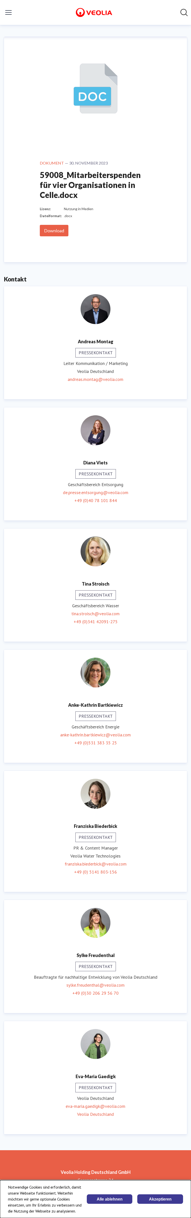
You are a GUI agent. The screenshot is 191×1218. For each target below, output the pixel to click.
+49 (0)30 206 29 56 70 (95, 993)
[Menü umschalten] (8, 12)
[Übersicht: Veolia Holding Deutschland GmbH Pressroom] (94, 12)
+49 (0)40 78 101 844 (95, 500)
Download (54, 230)
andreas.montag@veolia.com (95, 379)
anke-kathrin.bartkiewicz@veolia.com (95, 735)
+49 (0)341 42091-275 (96, 621)
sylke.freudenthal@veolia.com (95, 985)
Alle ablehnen (110, 1199)
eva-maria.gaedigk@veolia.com (95, 1106)
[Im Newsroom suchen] (184, 12)
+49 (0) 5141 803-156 (95, 872)
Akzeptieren (160, 1199)
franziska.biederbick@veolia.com (96, 864)
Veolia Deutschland (95, 1114)
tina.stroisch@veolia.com (95, 613)
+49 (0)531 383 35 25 (95, 743)
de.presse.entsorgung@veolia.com (95, 492)
